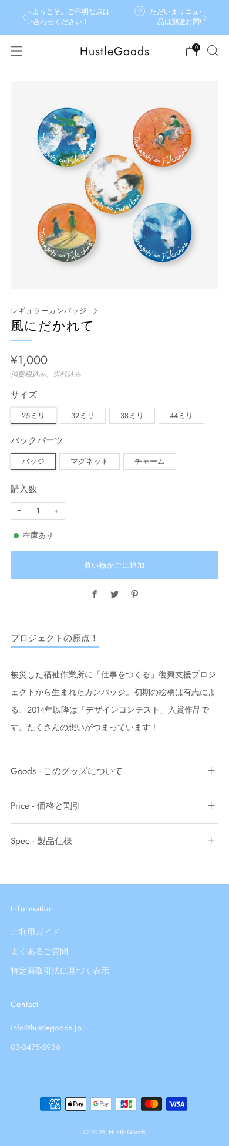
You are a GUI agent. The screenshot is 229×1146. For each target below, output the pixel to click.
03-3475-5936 (35, 1047)
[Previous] (24, 18)
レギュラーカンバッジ (49, 311)
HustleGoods (115, 51)
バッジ (33, 461)
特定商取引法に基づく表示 (60, 971)
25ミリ (33, 416)
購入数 (24, 490)
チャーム (149, 461)
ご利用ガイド (35, 932)
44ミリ (181, 416)
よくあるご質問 (39, 951)
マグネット (89, 461)
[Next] (205, 18)
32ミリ (83, 416)
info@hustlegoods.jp (46, 1027)
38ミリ (132, 416)
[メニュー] (16, 51)
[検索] (212, 50)
